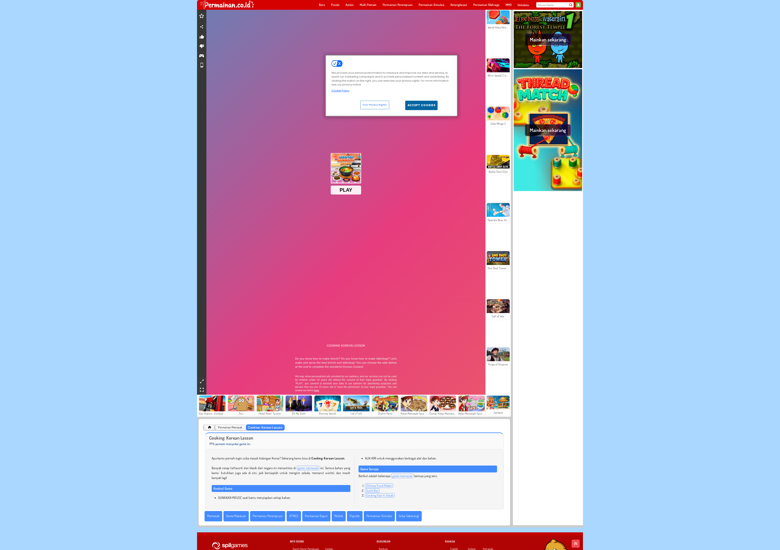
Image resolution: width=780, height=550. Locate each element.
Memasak (213, 516)
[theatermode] (202, 381)
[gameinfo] (201, 56)
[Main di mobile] (202, 65)
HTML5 (293, 516)
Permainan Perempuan (268, 516)
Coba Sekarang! (409, 516)
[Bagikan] (202, 27)
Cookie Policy (340, 91)
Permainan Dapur (316, 516)
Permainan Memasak (230, 427)
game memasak (308, 468)
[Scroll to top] (576, 544)
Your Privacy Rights (375, 104)
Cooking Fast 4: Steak (379, 495)
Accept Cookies (421, 105)
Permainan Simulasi (379, 516)
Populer (355, 516)
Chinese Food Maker (379, 486)
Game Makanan (236, 516)
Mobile (338, 516)
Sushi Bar (372, 490)
